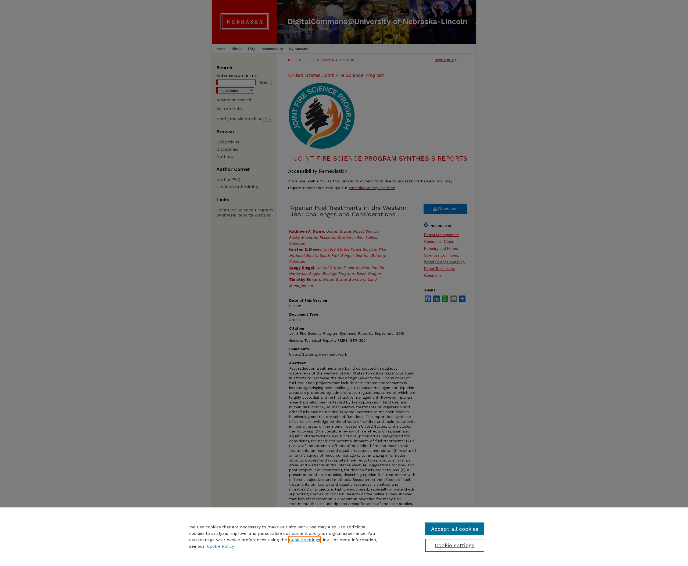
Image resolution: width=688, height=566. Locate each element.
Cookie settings (304, 539)
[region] (344, 536)
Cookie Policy (220, 546)
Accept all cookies (454, 529)
